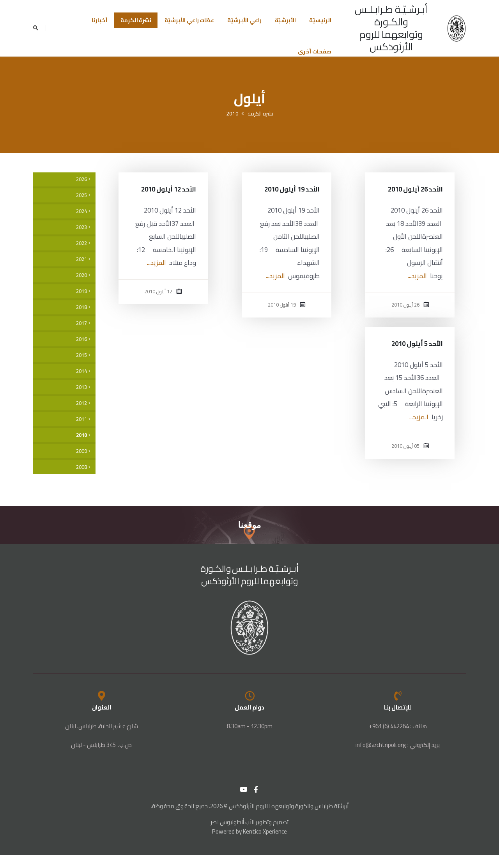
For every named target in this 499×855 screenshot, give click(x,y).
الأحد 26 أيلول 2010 (415, 189)
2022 (81, 243)
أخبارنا (99, 20)
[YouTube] (243, 789)
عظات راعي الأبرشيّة (189, 20)
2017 (81, 323)
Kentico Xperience (265, 831)
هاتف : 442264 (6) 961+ (398, 726)
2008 (81, 467)
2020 (81, 275)
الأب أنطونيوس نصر (233, 822)
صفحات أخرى (314, 51)
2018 (81, 307)
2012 (81, 403)
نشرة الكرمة (136, 20)
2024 (81, 211)
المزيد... (417, 276)
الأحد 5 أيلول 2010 (417, 343)
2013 (81, 387)
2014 (81, 371)
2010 (232, 113)
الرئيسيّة (320, 20)
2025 (81, 195)
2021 (81, 259)
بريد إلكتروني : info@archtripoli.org (398, 744)
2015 (81, 355)
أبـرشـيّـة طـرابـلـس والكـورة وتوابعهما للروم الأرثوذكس (391, 28)
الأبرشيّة (285, 20)
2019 (81, 291)
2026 (81, 179)
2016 (81, 339)
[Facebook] (256, 789)
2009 (81, 451)
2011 (81, 419)
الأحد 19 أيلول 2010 (292, 189)
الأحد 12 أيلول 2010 (168, 189)
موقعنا (249, 525)
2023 (81, 227)
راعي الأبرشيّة (244, 20)
